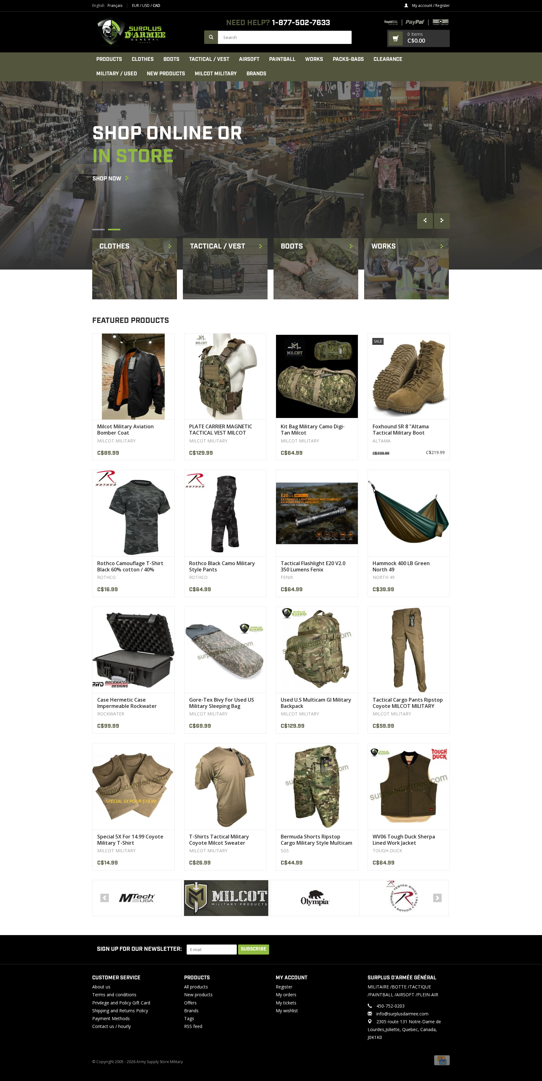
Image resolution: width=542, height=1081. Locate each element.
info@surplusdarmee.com (402, 1014)
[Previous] (104, 898)
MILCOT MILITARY (216, 74)
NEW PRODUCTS (166, 74)
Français (115, 5)
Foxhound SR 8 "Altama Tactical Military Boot (401, 429)
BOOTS (171, 59)
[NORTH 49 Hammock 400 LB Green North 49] (409, 513)
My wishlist (287, 1011)
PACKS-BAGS (348, 59)
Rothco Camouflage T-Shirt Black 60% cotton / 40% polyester (130, 566)
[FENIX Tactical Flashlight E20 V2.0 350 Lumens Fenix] (317, 513)
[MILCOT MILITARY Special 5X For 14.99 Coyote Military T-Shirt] (133, 786)
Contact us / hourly (111, 1026)
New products (198, 995)
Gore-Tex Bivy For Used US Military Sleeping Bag (221, 703)
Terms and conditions (114, 995)
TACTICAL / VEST (209, 59)
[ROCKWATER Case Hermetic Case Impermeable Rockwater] (133, 650)
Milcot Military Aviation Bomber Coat (125, 429)
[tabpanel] (271, 175)
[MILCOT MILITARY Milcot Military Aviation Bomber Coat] (133, 376)
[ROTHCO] (315, 898)
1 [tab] (98, 229)
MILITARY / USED (116, 74)
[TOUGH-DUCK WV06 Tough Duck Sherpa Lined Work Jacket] (409, 786)
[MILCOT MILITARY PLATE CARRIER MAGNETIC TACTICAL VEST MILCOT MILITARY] (225, 376)
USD (146, 5)
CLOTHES (143, 59)
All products (196, 987)
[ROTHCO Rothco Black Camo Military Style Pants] (225, 513)
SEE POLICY (108, 213)
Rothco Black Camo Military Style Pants (222, 566)
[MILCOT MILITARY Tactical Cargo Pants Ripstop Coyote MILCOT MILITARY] (409, 650)
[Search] (211, 37)
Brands (256, 74)
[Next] (437, 898)
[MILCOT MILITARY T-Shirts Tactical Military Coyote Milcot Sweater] (225, 786)
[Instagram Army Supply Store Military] (440, 950)
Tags (189, 1018)
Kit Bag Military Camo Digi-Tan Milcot (313, 429)
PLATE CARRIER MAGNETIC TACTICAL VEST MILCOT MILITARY (220, 429)
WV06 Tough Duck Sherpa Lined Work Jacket (404, 839)
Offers (190, 1003)
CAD (156, 5)
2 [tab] (114, 229)
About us (101, 987)
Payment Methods (111, 1018)
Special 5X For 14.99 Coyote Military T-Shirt (130, 839)
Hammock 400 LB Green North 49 (401, 566)
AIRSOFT (249, 59)
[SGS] (404, 898)
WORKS (314, 59)
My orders (286, 995)
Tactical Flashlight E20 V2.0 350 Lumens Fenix (313, 566)
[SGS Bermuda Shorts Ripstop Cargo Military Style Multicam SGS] (317, 786)
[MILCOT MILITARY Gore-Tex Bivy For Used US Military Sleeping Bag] (225, 650)
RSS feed (193, 1026)
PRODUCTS (109, 59)
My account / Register (430, 5)
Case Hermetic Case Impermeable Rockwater (127, 703)
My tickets (286, 1003)
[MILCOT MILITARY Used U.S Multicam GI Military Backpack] (317, 650)
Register (284, 987)
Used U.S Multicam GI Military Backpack (316, 703)
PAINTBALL (282, 59)
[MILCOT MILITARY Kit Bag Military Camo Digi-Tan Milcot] (317, 376)
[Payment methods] (442, 1060)
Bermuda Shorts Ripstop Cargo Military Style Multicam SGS (316, 839)
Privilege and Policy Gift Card (121, 1003)
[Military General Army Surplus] (145, 32)
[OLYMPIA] (226, 898)
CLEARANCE (388, 59)
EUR (136, 5)
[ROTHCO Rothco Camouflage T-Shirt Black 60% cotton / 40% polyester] (133, 513)
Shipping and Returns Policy (120, 1011)
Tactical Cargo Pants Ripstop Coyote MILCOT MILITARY (408, 703)
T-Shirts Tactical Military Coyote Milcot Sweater (219, 839)
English (98, 5)
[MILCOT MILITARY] (137, 898)
